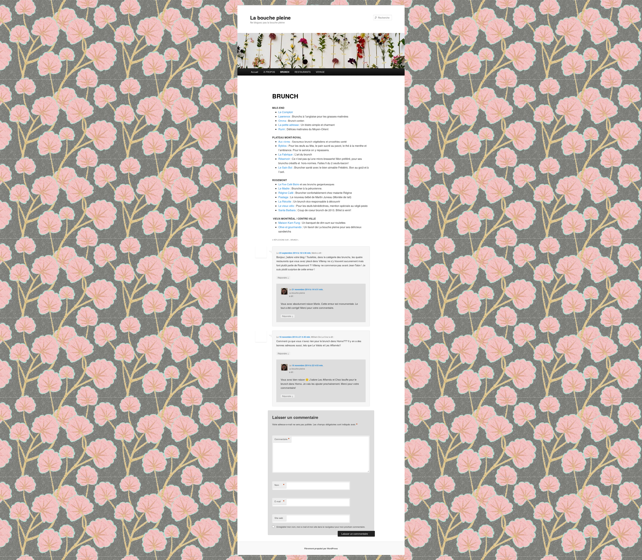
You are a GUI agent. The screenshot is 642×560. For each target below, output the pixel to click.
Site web (279, 517)
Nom (280, 485)
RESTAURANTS (303, 71)
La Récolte (284, 201)
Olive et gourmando (290, 227)
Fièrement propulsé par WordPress (321, 548)
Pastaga (283, 197)
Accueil (254, 71)
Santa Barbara (287, 210)
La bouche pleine (270, 17)
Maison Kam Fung (289, 223)
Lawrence (284, 116)
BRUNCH (284, 71)
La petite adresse (288, 125)
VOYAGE (320, 71)
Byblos (282, 146)
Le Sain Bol (285, 167)
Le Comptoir (285, 112)
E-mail (280, 501)
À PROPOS (269, 71)
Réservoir (284, 159)
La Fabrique (285, 154)
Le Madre (284, 188)
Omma (282, 120)
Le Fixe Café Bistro (288, 184)
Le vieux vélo (286, 206)
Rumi (281, 129)
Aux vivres (284, 141)
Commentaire (282, 439)
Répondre (283, 277)
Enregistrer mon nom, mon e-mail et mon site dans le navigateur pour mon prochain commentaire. (321, 526)
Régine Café (285, 193)
